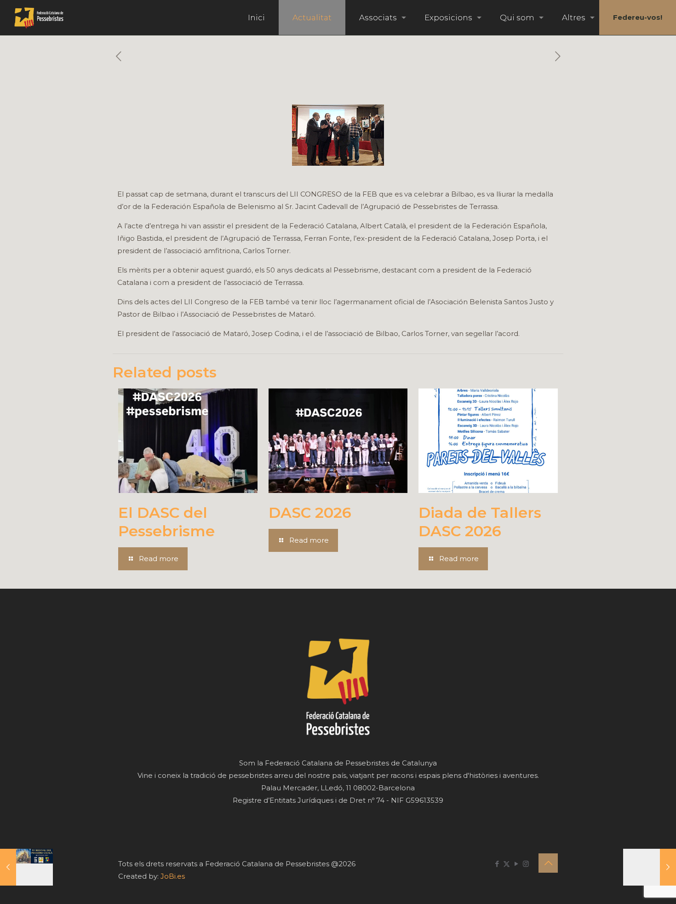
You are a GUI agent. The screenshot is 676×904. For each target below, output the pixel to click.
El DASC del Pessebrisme (166, 522)
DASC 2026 (310, 513)
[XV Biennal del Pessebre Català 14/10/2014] (26, 867)
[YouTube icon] (516, 863)
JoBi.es (172, 876)
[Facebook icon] (496, 863)
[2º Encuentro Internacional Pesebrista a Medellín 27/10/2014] (649, 867)
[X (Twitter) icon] (506, 863)
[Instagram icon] (525, 863)
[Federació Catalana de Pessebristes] (39, 17)
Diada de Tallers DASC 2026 (479, 522)
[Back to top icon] (548, 863)
